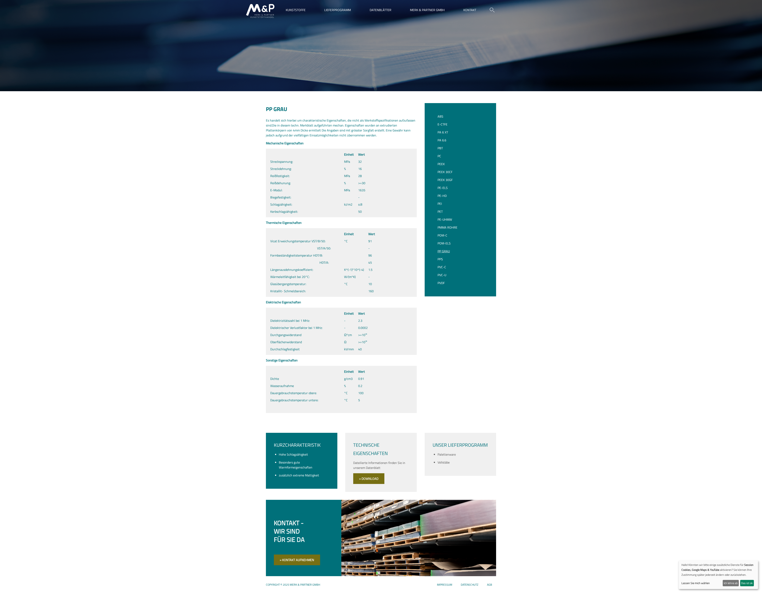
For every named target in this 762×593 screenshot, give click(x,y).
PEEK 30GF (445, 179)
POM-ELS (444, 243)
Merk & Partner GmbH (427, 10)
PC (439, 156)
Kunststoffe (296, 10)
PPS (440, 259)
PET (440, 211)
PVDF (441, 283)
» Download (368, 478)
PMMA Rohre (447, 227)
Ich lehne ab (731, 583)
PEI (440, 203)
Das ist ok (747, 583)
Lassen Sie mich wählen (695, 583)
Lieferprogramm (337, 10)
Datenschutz (469, 584)
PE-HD (442, 195)
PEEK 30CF (445, 172)
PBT (440, 148)
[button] (492, 10)
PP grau (444, 251)
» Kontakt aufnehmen (297, 560)
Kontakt (469, 10)
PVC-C (442, 267)
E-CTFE (442, 124)
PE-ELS (443, 187)
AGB (489, 584)
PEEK (441, 164)
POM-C (442, 235)
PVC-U (442, 275)
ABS (440, 116)
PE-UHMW (445, 219)
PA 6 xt (443, 132)
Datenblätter (380, 10)
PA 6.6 (442, 140)
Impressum (444, 584)
